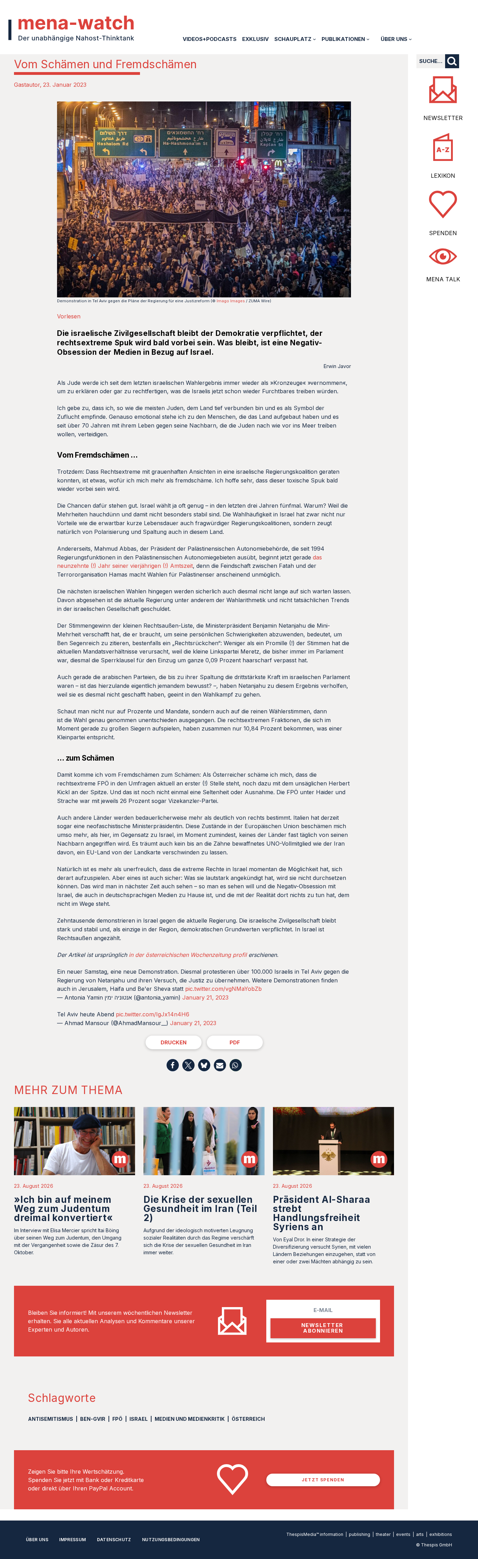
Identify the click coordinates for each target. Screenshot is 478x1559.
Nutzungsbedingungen (171, 1539)
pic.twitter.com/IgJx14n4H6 (152, 1014)
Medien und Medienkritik (190, 1419)
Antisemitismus (50, 1419)
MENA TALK (443, 279)
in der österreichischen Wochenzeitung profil (188, 954)
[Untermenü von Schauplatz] (314, 39)
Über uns (37, 1539)
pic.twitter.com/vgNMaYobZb (223, 988)
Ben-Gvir (92, 1419)
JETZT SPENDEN (323, 1479)
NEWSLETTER (443, 117)
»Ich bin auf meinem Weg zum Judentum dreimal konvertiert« (63, 1208)
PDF (235, 1042)
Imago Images (231, 300)
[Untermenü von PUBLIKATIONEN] (368, 39)
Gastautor (27, 84)
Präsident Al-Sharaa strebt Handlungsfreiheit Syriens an (322, 1213)
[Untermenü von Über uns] (410, 39)
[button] (173, 1065)
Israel (138, 1419)
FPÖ (117, 1419)
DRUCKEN (174, 1042)
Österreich (248, 1419)
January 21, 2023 (205, 997)
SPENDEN (443, 233)
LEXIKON (443, 175)
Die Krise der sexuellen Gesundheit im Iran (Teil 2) (200, 1208)
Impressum (72, 1539)
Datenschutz (114, 1539)
